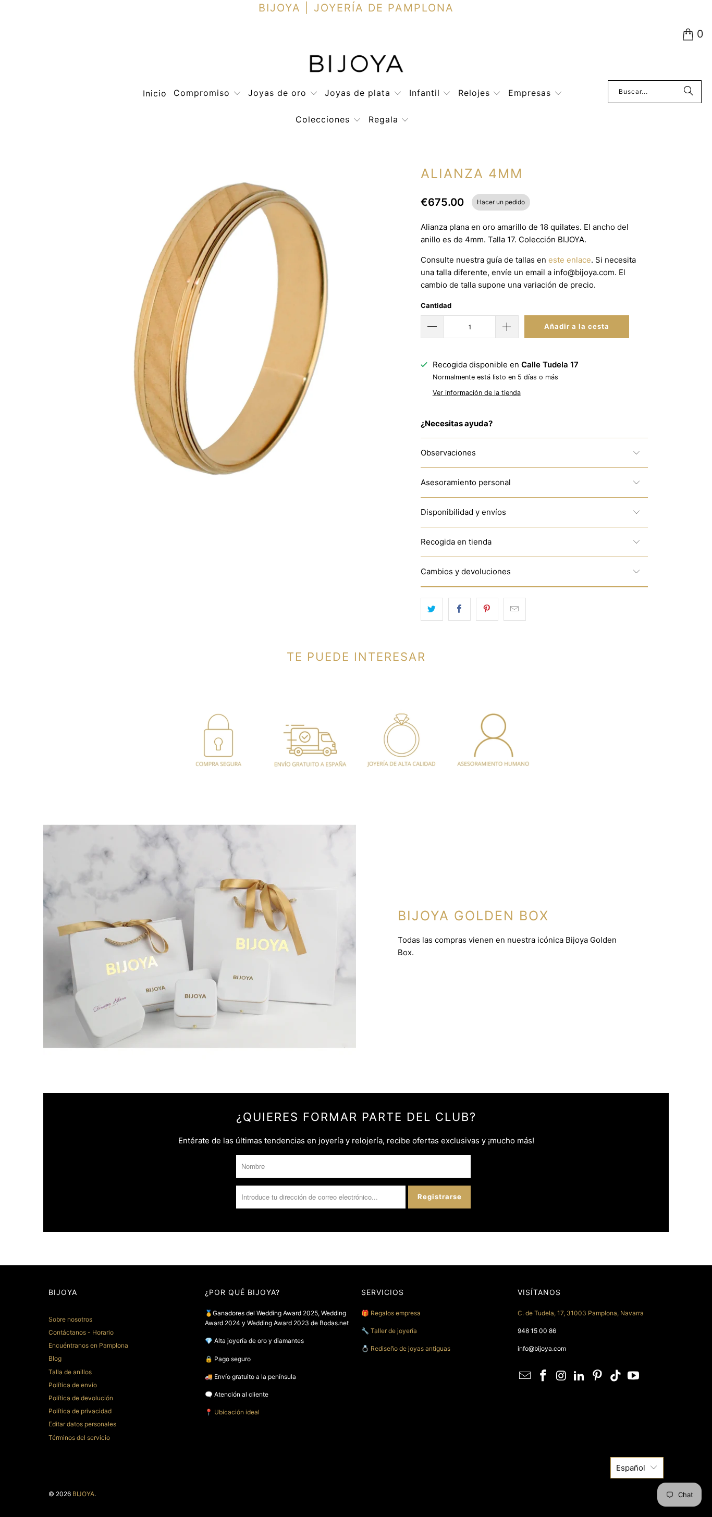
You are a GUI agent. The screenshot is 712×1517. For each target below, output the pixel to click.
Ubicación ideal (237, 1412)
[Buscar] (689, 91)
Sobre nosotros (70, 1319)
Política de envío (72, 1385)
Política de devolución (80, 1398)
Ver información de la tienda (477, 393)
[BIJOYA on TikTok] (615, 1376)
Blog (55, 1358)
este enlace (569, 260)
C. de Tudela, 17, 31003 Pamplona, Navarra (581, 1313)
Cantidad (436, 305)
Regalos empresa (396, 1313)
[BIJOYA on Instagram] (561, 1376)
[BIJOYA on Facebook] (543, 1376)
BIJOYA (83, 1494)
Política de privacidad (80, 1411)
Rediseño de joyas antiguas (410, 1348)
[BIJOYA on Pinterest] (598, 1376)
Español (630, 1468)
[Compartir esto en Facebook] (459, 609)
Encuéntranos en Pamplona (88, 1345)
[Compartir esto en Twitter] (432, 609)
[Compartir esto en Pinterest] (487, 609)
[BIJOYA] (356, 65)
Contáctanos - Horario (81, 1332)
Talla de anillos (70, 1372)
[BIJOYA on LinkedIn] (579, 1376)
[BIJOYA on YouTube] (634, 1376)
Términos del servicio (79, 1437)
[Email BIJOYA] (525, 1376)
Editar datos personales (82, 1424)
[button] (207, 93)
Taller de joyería (395, 1331)
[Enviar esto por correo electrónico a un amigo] (515, 609)
